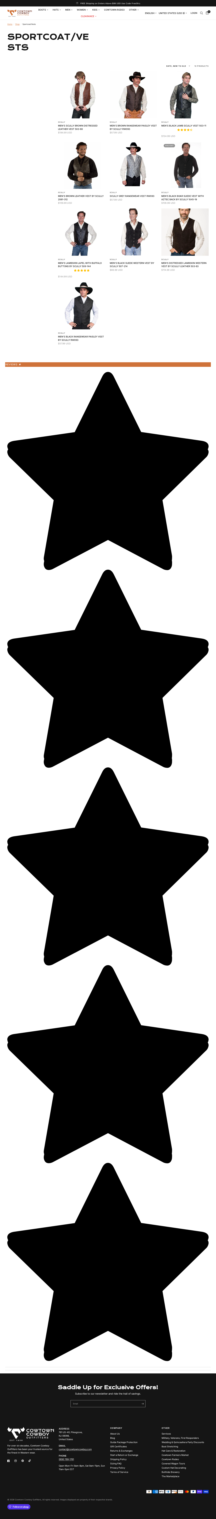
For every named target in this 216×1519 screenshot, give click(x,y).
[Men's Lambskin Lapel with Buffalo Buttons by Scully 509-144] (81, 232)
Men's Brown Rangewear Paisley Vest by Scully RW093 (133, 127)
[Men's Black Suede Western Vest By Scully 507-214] (133, 232)
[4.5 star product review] (185, 131)
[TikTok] (32, 1460)
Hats (56, 9)
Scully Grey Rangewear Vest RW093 (132, 196)
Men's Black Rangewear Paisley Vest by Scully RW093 (81, 338)
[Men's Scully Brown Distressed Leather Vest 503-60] (81, 95)
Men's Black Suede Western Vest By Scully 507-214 (132, 265)
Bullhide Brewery (171, 1472)
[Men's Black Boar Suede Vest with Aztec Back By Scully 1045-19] (185, 165)
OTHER (166, 1428)
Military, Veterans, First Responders (180, 1438)
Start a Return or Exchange (124, 1455)
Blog (112, 1438)
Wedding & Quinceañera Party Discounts (183, 1442)
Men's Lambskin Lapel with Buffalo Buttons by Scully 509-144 (80, 265)
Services (166, 1433)
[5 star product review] (81, 272)
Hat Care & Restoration (173, 1450)
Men (67, 9)
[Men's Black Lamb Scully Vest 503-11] (185, 95)
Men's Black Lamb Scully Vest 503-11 (183, 125)
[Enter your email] (142, 1403)
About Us (115, 1433)
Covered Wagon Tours (173, 1463)
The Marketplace (170, 1476)
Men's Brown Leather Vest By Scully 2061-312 (81, 198)
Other (133, 9)
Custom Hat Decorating (174, 1467)
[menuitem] (43, 10)
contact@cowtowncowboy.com (75, 1449)
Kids (94, 9)
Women (81, 9)
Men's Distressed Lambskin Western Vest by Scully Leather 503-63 (183, 265)
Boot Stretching (170, 1446)
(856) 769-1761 (66, 1459)
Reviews (13, 364)
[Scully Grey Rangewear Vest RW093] (133, 165)
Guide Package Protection (124, 1442)
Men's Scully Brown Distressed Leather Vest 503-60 (78, 127)
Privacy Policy (117, 1467)
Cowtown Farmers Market (175, 1455)
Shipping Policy (118, 1459)
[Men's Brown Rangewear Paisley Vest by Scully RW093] (133, 95)
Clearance (87, 16)
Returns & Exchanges (121, 1450)
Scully (61, 122)
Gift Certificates (118, 1446)
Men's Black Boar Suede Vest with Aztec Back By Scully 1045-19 (182, 198)
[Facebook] (10, 1461)
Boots (42, 9)
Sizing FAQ (115, 1463)
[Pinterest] (24, 1461)
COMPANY (116, 1428)
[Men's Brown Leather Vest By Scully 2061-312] (81, 165)
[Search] (201, 13)
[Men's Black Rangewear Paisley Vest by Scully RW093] (81, 305)
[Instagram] (17, 1461)
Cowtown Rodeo (114, 9)
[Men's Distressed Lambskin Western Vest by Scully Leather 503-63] (185, 232)
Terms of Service (119, 1472)
